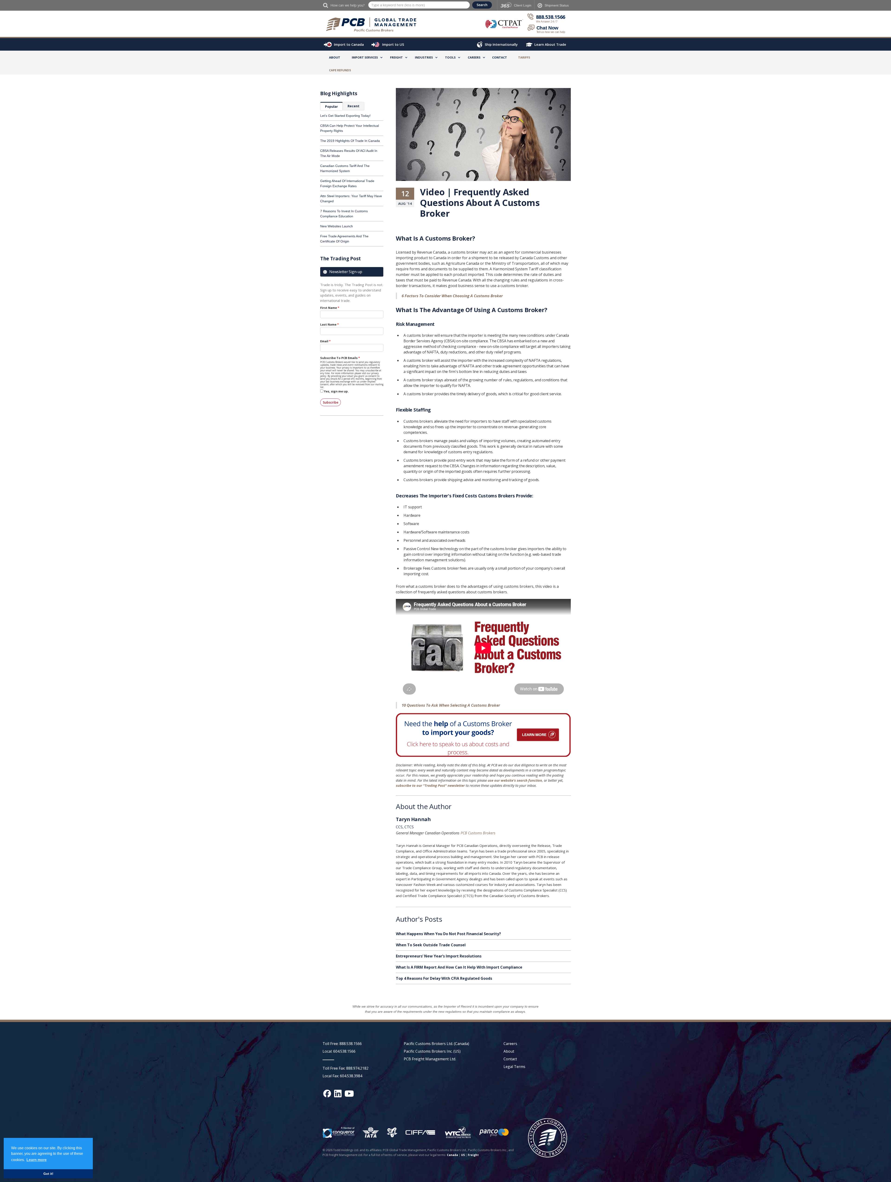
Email (324, 341)
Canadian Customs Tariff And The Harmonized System (345, 168)
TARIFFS (524, 57)
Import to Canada (349, 44)
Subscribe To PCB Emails (339, 357)
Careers (510, 1043)
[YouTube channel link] (349, 1093)
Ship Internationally (501, 44)
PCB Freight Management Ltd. (430, 1058)
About (334, 57)
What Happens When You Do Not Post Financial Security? (448, 933)
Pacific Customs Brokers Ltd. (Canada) (436, 1043)
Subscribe (330, 402)
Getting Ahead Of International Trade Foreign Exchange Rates (347, 183)
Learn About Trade (550, 44)
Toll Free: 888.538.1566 (342, 1043)
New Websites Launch (336, 226)
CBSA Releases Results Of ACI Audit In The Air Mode (348, 153)
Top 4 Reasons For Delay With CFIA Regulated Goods (444, 978)
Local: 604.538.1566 (339, 1051)
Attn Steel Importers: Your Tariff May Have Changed (351, 198)
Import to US (393, 44)
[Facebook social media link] (327, 1093)
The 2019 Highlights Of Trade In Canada (350, 141)
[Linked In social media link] (338, 1093)
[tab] (331, 106)
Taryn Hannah (413, 820)
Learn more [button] (36, 1160)
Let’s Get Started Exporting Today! (345, 116)
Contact (499, 57)
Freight (473, 1155)
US (463, 1155)
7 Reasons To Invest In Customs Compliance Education (344, 213)
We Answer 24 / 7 (547, 21)
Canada (452, 1155)
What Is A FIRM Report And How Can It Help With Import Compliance (459, 967)
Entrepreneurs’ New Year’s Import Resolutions (438, 956)
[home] (373, 24)
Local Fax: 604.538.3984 (342, 1075)
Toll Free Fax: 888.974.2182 (345, 1068)
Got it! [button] (48, 1173)
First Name (328, 307)
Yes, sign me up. (336, 391)
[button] (365, 58)
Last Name (328, 324)
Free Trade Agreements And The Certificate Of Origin (344, 238)
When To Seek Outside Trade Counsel (431, 944)
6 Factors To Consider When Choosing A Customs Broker (452, 295)
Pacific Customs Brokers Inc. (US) (432, 1051)
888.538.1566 (550, 17)
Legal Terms (514, 1066)
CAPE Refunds (340, 70)
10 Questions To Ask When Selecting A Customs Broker (451, 705)
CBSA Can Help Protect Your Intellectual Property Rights (349, 128)
